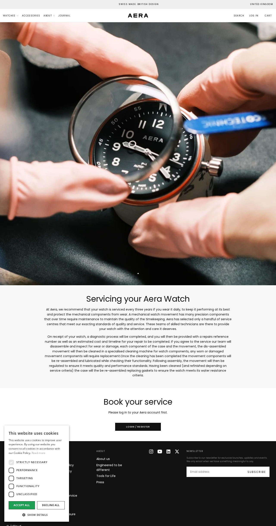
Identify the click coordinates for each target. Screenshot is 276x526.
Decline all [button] (51, 505)
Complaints (60, 508)
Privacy (57, 483)
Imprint (57, 489)
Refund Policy (62, 471)
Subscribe (257, 472)
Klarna (56, 502)
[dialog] (36, 473)
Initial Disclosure (63, 514)
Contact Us (60, 459)
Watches (9, 15)
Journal (64, 15)
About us (103, 459)
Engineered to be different (109, 467)
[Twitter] (177, 451)
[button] (261, 4)
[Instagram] (151, 451)
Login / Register (138, 426)
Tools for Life (106, 476)
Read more (38, 453)
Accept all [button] (22, 505)
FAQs (55, 477)
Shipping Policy (63, 465)
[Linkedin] (168, 451)
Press (100, 482)
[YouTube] (159, 451)
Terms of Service (64, 495)
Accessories (31, 15)
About (48, 15)
